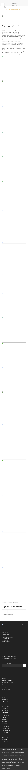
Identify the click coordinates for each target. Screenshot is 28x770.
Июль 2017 (5, 719)
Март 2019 (4, 705)
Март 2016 (4, 739)
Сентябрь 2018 (6, 708)
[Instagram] (15, 1)
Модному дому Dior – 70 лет (12, 26)
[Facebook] (11, 1)
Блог (12, 28)
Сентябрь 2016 (6, 730)
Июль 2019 (5, 699)
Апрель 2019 (5, 703)
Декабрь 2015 (5, 741)
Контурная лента (6, 689)
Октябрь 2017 (5, 717)
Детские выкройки (6, 684)
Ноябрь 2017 (5, 715)
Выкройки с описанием (7, 680)
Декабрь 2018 (5, 706)
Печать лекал (5, 654)
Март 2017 (4, 723)
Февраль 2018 (5, 710)
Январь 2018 (5, 712)
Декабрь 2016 (5, 725)
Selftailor (17, 28)
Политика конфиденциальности (9, 656)
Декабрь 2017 (5, 714)
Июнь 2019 (5, 701)
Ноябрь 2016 (5, 726)
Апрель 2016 (5, 737)
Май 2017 (4, 721)
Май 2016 (4, 736)
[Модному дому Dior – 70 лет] (14, 19)
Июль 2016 (5, 734)
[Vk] (13, 1)
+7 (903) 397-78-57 (6, 635)
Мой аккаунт (14, 3)
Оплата (3, 651)
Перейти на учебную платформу (9, 658)
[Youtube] (17, 1)
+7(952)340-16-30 (5, 638)
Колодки (4, 678)
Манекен (4, 676)
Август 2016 (5, 732)
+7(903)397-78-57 (14, 5)
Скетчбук (4, 687)
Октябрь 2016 (5, 728)
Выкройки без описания (7, 682)
